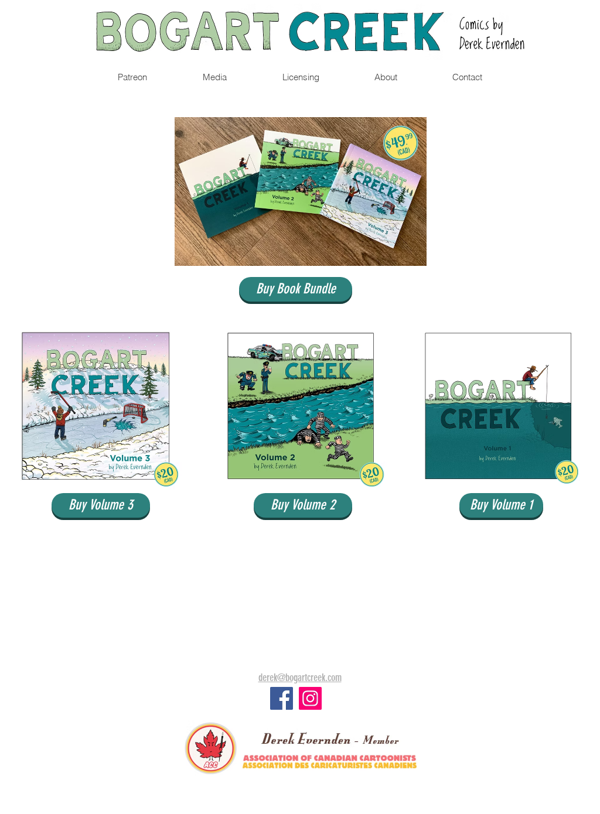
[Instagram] (310, 698)
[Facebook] (281, 698)
